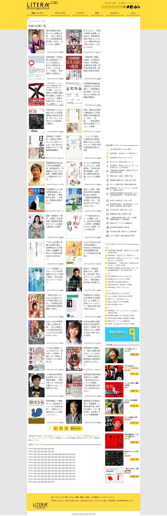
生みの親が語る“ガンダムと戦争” (121, 149)
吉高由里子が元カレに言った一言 (121, 157)
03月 (49, 451)
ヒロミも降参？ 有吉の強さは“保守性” (122, 236)
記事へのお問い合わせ (72, 500)
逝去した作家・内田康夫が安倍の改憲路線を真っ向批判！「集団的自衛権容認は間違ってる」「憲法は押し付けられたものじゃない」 (92, 197)
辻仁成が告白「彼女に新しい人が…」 (122, 210)
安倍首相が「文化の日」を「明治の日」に (124, 153)
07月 (38, 448)
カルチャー (46, 438)
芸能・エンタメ (37, 13)
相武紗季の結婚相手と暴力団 (119, 227)
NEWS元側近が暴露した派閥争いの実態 (121, 318)
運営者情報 (111, 500)
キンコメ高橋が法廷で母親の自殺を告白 (123, 184)
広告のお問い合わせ (87, 500)
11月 (38, 454)
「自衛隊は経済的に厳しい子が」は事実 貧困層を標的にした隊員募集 (124, 218)
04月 (45, 451)
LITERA (45, 436)
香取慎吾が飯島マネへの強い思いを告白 (123, 180)
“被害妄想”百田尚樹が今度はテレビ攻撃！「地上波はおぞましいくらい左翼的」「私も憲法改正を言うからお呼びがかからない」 (92, 382)
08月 (35, 448)
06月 (42, 448)
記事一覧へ (135, 354)
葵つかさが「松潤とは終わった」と (122, 162)
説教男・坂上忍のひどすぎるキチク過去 (121, 324)
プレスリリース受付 (101, 500)
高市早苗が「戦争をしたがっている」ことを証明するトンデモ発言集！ (124, 166)
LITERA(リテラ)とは (57, 500)
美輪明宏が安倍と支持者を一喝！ (121, 214)
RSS (138, 7)
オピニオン (77, 436)
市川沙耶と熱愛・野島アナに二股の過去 (123, 231)
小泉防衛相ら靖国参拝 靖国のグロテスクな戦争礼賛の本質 (123, 251)
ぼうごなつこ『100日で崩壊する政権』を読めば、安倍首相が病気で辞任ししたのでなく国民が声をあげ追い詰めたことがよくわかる (92, 39)
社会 (53, 438)
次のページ (75, 428)
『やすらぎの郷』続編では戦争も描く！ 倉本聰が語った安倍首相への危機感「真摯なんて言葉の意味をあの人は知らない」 (54, 250)
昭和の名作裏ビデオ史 (115, 304)
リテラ (35, 440)
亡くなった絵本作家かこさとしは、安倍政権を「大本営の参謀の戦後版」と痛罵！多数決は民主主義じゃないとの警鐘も (92, 171)
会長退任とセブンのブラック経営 (119, 279)
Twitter (128, 7)
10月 (35, 451)
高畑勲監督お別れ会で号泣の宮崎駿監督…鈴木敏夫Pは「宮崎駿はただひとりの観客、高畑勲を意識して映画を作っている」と (55, 171)
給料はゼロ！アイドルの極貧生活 (121, 223)
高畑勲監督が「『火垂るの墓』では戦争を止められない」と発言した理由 (123, 264)
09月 (45, 454)
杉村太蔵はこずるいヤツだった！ (119, 287)
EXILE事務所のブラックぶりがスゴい (120, 276)
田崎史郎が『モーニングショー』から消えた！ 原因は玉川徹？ (123, 312)
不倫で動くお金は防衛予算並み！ (119, 282)
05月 (45, 448)
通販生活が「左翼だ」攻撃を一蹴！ (122, 176)
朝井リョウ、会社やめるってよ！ (119, 299)
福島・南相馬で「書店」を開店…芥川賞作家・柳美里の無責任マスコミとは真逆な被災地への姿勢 (54, 221)
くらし (133, 13)
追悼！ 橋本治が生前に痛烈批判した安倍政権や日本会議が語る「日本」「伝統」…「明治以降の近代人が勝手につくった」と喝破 (92, 118)
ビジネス (80, 13)
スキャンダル (36, 438)
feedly (135, 7)
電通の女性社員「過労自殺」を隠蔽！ (120, 284)
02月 (49, 448)
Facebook (131, 7)
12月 (35, 454)
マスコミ (57, 436)
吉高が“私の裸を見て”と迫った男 (121, 200)
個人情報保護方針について (125, 500)
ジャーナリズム (67, 436)
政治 (51, 436)
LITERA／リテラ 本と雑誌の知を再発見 (42, 5)
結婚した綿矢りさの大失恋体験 (118, 302)
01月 (52, 448)
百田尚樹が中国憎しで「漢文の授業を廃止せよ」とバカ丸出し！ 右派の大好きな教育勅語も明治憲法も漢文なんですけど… (92, 356)
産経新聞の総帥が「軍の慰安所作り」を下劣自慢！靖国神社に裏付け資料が (124, 205)
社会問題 (85, 436)
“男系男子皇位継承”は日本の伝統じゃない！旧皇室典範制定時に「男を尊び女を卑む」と (124, 195)
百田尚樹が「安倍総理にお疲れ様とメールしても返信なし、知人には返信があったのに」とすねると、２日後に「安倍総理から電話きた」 (54, 65)
